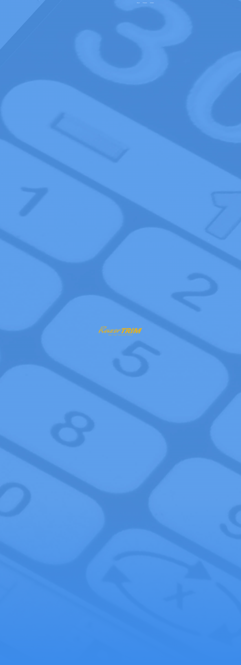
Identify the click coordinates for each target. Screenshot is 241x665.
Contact (152, 2)
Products (145, 2)
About (138, 2)
